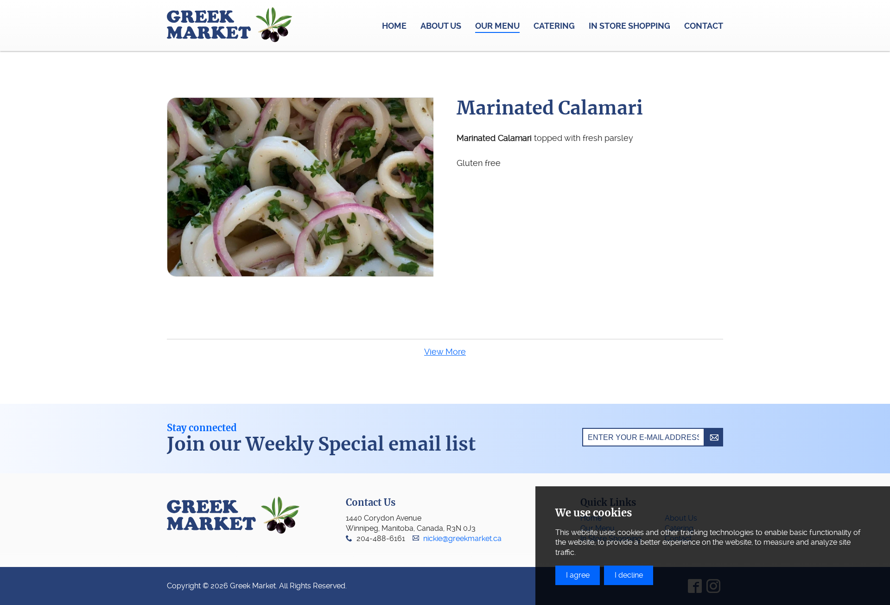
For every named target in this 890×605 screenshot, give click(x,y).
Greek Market (229, 25)
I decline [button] (629, 575)
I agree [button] (578, 575)
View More (445, 352)
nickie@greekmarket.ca (462, 538)
